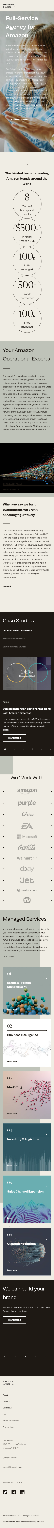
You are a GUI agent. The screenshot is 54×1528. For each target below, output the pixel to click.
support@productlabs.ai (12, 1467)
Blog (4, 1414)
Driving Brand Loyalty (14, 646)
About (5, 1395)
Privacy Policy (8, 1427)
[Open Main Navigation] (48, 5)
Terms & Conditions (11, 1420)
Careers (6, 1401)
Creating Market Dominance (18, 630)
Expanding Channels (14, 638)
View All (7, 586)
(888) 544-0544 (10, 1457)
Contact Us (7, 1408)
